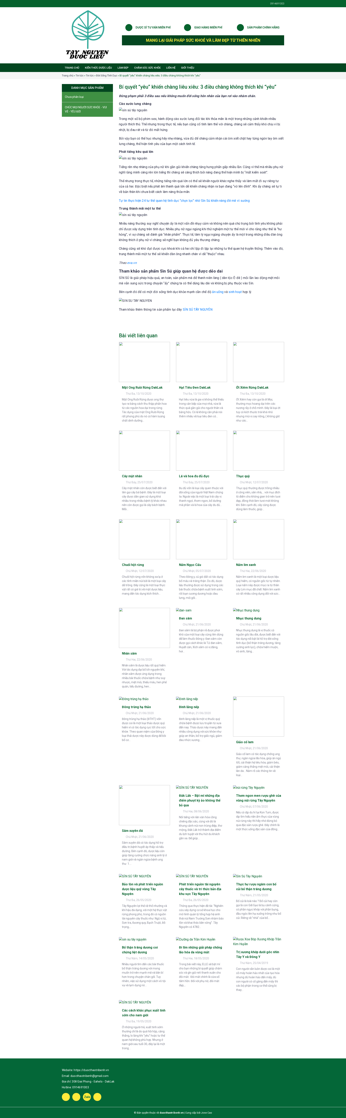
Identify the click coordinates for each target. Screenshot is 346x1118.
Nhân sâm (129, 653)
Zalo (87, 1097)
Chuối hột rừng (133, 565)
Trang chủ (72, 67)
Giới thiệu (187, 67)
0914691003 (80, 1087)
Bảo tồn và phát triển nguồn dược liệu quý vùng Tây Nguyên (142, 889)
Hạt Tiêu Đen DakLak (195, 387)
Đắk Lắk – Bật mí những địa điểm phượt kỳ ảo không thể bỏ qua (199, 800)
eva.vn (132, 263)
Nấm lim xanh (246, 565)
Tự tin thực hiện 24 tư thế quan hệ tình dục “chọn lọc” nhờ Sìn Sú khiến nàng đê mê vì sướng (184, 201)
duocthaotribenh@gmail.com (89, 1075)
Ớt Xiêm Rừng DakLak (252, 387)
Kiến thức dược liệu (98, 67)
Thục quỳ (243, 476)
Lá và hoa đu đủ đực (194, 476)
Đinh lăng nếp (189, 707)
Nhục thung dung (248, 618)
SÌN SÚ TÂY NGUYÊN (197, 309)
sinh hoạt (235, 292)
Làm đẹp (123, 67)
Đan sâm (185, 618)
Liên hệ (170, 67)
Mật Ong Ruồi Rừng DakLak (142, 387)
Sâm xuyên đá (132, 831)
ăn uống (217, 292)
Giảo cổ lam (244, 742)
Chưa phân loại (74, 96)
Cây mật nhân (132, 476)
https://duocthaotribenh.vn (91, 1070)
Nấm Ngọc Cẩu (190, 565)
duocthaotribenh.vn (171, 1112)
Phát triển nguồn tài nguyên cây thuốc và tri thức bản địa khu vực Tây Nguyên (200, 889)
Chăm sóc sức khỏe (147, 67)
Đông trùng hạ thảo (136, 707)
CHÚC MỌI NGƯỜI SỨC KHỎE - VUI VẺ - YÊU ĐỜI (86, 109)
